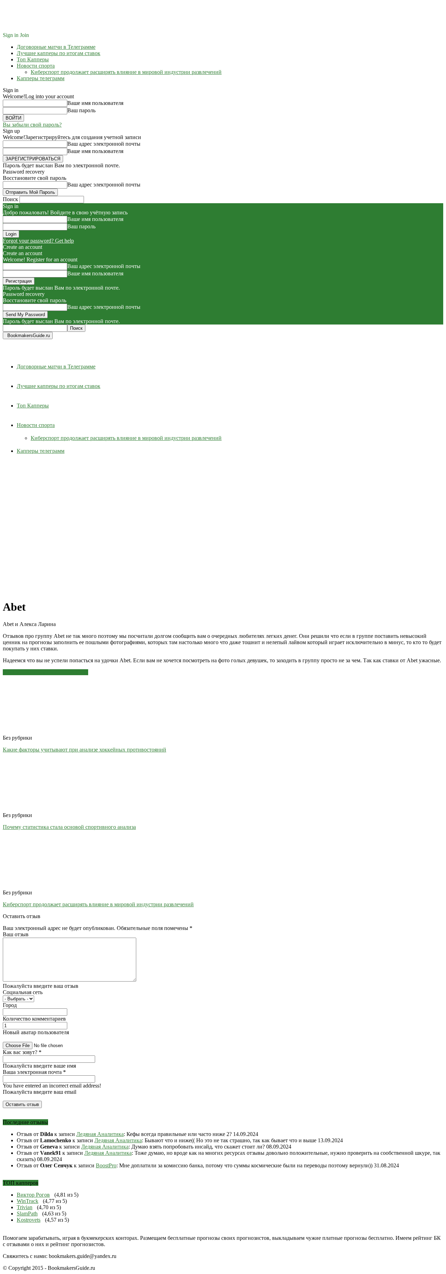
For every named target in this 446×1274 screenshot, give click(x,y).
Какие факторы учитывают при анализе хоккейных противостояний (84, 750)
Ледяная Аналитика (100, 1134)
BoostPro (106, 1165)
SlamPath (27, 1213)
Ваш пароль (81, 110)
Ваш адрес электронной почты (103, 144)
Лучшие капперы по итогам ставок (58, 53)
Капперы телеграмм (40, 78)
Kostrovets (28, 1220)
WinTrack (27, 1201)
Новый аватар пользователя (36, 1032)
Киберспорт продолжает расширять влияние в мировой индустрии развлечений (126, 72)
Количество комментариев (34, 1019)
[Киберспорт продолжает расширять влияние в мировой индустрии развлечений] (41, 886)
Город (10, 1005)
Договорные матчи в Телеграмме (56, 47)
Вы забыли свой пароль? (32, 125)
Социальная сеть (23, 992)
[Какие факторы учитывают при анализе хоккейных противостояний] (41, 731)
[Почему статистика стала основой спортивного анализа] (41, 809)
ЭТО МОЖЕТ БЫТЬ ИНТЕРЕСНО (45, 672)
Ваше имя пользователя (95, 103)
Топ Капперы (33, 59)
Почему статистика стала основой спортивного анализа (69, 827)
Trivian (24, 1207)
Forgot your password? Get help (38, 241)
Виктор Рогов (33, 1195)
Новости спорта (36, 66)
